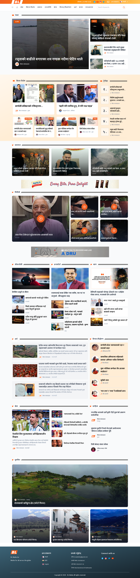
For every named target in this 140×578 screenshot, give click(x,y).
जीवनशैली (18, 264)
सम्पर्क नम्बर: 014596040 (78, 560)
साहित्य (95, 406)
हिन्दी (46, 560)
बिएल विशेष (30, 7)
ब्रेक (21, 7)
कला (81, 7)
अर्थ (75, 7)
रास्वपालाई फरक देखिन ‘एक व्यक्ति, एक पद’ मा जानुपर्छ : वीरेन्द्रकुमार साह (68, 294)
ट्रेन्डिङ (105, 81)
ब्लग (94, 264)
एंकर (17, 15)
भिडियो (17, 192)
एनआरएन (89, 7)
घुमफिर (17, 459)
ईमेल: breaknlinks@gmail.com (79, 557)
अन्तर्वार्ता (57, 264)
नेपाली (124, 2)
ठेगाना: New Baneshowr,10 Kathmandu (81, 568)
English (47, 564)
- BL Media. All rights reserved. (76, 575)
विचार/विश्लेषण (65, 7)
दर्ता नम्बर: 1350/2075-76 (77, 564)
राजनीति (48, 7)
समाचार (18, 145)
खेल (55, 7)
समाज (39, 7)
